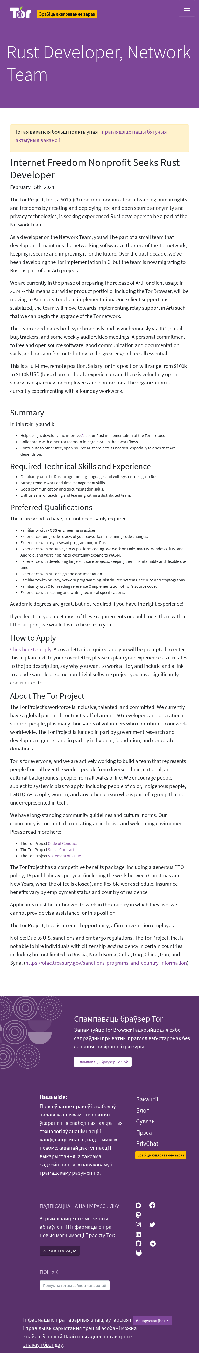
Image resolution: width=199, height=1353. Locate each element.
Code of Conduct (62, 843)
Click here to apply (30, 649)
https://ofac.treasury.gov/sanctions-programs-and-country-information (106, 962)
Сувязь (145, 1121)
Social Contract (61, 849)
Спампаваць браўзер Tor (99, 1061)
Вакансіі (147, 1099)
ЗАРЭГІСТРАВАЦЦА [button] (59, 1250)
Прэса (144, 1132)
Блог (142, 1110)
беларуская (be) (151, 1320)
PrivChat (147, 1143)
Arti (84, 435)
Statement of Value (64, 855)
